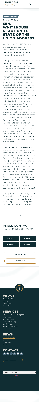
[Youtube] (21, 353)
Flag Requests (8, 319)
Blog (5, 345)
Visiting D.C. (8, 324)
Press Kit (6, 306)
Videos (5, 340)
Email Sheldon (9, 329)
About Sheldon (9, 299)
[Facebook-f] (11, 353)
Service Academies (10, 326)
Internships (7, 317)
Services (11, 311)
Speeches (7, 342)
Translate (23, 376)
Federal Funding (9, 322)
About (9, 295)
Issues (5, 301)
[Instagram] (18, 353)
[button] (34, 3)
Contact (11, 350)
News (8, 334)
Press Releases (10, 16)
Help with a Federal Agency (14, 315)
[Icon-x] (14, 353)
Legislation (7, 303)
